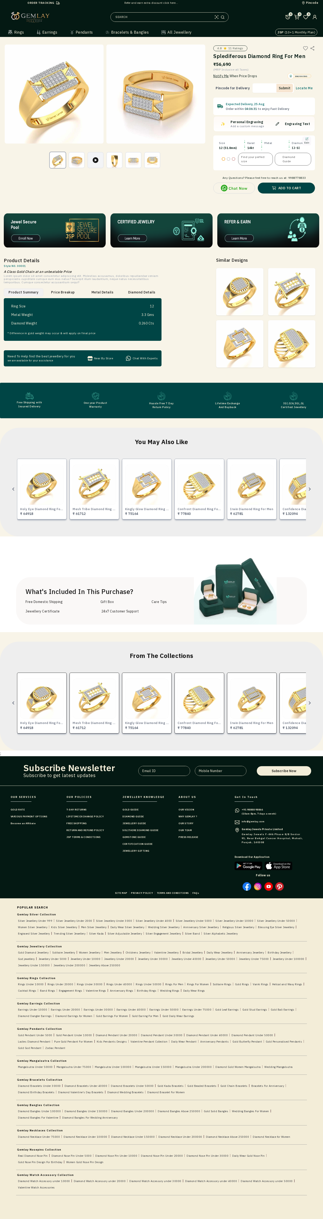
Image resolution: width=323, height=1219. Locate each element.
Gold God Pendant (29, 1048)
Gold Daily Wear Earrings (178, 1016)
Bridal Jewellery (193, 952)
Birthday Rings (146, 990)
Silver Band (192, 933)
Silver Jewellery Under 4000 (154, 920)
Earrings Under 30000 (98, 1009)
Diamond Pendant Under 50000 (252, 1035)
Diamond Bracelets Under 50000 (132, 1086)
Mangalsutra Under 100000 (113, 1067)
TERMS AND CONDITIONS (173, 893)
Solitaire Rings (222, 984)
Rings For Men (174, 984)
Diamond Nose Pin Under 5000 (72, 1155)
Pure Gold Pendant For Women (73, 1041)
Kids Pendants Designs (112, 1041)
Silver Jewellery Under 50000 (276, 920)
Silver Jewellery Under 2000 (74, 920)
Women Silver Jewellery (32, 927)
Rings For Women (198, 984)
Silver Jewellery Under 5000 (194, 920)
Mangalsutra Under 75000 (74, 1067)
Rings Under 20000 (60, 984)
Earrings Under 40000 (131, 1009)
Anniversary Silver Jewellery (201, 927)
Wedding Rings (169, 990)
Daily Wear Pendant (183, 1041)
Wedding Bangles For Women (250, 1111)
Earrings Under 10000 (32, 1009)
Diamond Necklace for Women (271, 1136)
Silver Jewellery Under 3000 (114, 920)
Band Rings (47, 990)
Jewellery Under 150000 (34, 965)
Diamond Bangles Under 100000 (39, 1111)
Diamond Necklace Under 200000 (180, 1136)
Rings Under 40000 (119, 984)
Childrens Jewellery (138, 952)
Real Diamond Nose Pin (33, 1155)
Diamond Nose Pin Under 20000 (162, 1155)
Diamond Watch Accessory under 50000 (267, 1181)
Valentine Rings (96, 990)
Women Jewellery (89, 952)
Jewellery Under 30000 (153, 959)
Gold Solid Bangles (216, 1111)
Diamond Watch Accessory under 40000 (211, 1181)
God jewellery (26, 959)
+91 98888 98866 (252, 809)
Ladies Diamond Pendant (34, 1041)
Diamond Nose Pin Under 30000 (207, 1155)
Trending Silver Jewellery (70, 933)
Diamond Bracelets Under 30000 (39, 1086)
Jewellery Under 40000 (186, 959)
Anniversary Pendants (214, 1041)
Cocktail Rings (27, 990)
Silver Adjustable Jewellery (125, 933)
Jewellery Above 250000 (104, 965)
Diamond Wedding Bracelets (125, 1092)
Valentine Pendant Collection (149, 1041)
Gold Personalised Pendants (284, 1041)
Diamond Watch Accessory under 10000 (44, 1181)
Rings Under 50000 (149, 984)
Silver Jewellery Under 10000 (234, 920)
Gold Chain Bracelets (234, 1086)
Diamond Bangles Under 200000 (132, 1111)
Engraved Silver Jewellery (34, 933)
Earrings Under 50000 (164, 1009)
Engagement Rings (70, 990)
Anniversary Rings (121, 990)
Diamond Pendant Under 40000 (207, 1035)
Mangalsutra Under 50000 (35, 1067)
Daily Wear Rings (194, 990)
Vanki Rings (260, 984)
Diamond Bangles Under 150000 (86, 1111)
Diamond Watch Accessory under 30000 (155, 1181)
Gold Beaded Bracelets (202, 1086)
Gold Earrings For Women (112, 1016)
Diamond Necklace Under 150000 (133, 1136)
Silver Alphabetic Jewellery (221, 933)
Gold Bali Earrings (282, 1009)
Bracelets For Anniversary (267, 1086)
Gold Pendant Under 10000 (74, 1035)
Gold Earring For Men (145, 1016)
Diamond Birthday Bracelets (36, 1092)
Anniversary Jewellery (250, 952)
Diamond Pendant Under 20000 (116, 1035)
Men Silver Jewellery (94, 927)
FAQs (195, 893)
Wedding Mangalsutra (278, 1067)
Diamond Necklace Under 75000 (39, 1136)
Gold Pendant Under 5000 (35, 1035)
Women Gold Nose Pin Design (85, 1162)
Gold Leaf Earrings (227, 1009)
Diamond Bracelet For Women (166, 1092)
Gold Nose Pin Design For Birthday (40, 1162)
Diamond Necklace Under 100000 (85, 1136)
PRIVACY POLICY (142, 893)
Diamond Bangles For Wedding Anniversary (90, 1117)
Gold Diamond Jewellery (33, 952)
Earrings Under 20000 (65, 1009)
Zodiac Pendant (55, 1048)
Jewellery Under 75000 (254, 959)
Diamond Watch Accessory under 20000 (100, 1181)
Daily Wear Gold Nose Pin (248, 1155)
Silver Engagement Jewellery (163, 933)
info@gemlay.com (253, 821)
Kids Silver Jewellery (64, 927)
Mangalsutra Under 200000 (193, 1067)
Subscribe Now (284, 771)
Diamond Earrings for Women (73, 1016)
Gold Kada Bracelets (170, 1086)
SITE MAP (121, 893)
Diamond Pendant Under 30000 (162, 1035)
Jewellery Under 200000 (69, 965)
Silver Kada (96, 933)
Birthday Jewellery (279, 952)
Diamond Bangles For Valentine (38, 1117)
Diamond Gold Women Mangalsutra (238, 1067)
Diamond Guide (289, 159)
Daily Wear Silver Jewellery (127, 927)
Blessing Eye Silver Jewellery (276, 927)
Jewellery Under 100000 (288, 959)
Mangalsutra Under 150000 (153, 1067)
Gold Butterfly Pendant (247, 1041)
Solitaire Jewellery (63, 952)
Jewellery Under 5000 (53, 959)
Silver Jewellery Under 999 (35, 920)
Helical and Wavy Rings (287, 984)
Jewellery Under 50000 (220, 959)
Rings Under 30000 (90, 984)
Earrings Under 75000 (196, 1009)
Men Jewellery (113, 952)
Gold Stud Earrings (254, 1009)
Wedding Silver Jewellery (163, 927)
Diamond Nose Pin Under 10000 (116, 1155)
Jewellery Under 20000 (119, 959)
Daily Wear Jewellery (220, 952)
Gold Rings (242, 984)
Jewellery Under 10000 (85, 959)
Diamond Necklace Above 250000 (227, 1136)
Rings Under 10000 (31, 984)
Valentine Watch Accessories (36, 1187)
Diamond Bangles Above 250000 (179, 1111)
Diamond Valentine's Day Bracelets (81, 1092)
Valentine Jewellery (166, 952)
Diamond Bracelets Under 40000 (86, 1086)
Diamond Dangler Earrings (35, 1016)
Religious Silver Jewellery (238, 927)
